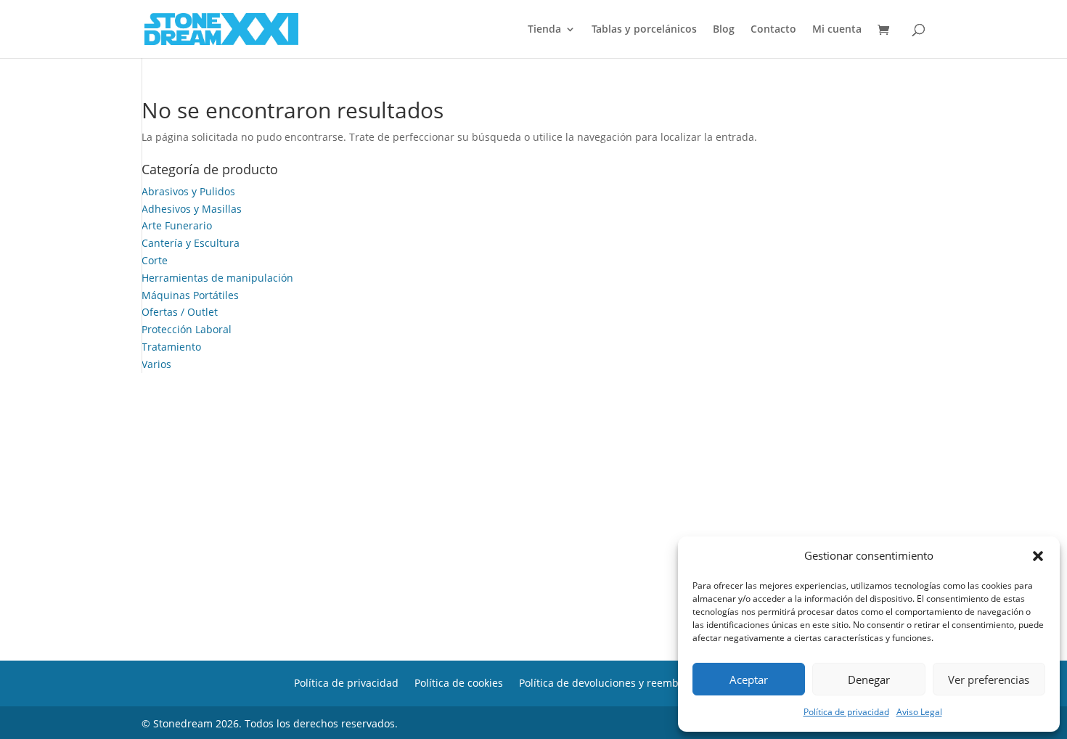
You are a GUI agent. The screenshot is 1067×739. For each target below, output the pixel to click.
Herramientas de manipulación (217, 278)
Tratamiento (171, 347)
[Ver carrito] (887, 31)
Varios (156, 364)
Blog (724, 30)
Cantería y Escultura (191, 243)
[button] (1038, 556)
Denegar (869, 679)
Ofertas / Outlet (180, 312)
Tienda (544, 30)
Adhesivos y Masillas (192, 209)
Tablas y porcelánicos (644, 30)
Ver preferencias (988, 679)
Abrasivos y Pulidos (188, 191)
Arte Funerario (177, 225)
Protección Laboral (187, 329)
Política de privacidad (846, 712)
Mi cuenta (837, 30)
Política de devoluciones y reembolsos (611, 682)
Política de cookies (458, 682)
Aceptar (748, 679)
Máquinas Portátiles (190, 295)
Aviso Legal (919, 712)
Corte (155, 260)
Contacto (773, 30)
